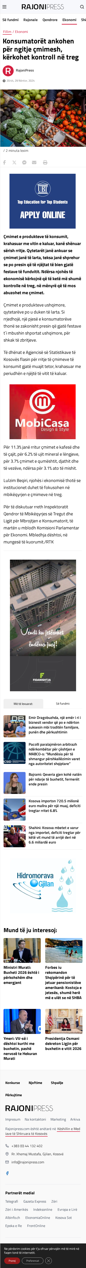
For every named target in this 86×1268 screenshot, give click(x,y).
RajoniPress (25, 70)
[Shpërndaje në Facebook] (4, 162)
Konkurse (12, 1082)
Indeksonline (42, 1209)
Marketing (58, 1119)
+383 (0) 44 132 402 (27, 1145)
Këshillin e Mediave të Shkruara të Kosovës (42, 1131)
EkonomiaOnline (37, 1217)
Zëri (54, 1201)
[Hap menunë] (4, 6)
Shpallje (57, 1082)
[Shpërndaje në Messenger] (24, 162)
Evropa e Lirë (67, 1209)
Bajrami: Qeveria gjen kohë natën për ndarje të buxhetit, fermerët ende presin (55, 779)
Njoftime (35, 1082)
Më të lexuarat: (23, 703)
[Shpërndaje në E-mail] (34, 162)
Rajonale (30, 20)
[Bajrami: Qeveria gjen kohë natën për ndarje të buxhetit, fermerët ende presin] (15, 783)
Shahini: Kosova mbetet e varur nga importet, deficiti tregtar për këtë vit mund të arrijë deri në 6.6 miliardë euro (54, 835)
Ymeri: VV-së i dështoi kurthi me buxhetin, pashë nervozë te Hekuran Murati (20, 1048)
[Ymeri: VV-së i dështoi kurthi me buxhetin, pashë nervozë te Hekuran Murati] (22, 1021)
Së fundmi (10, 20)
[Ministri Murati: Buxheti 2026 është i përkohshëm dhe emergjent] (22, 950)
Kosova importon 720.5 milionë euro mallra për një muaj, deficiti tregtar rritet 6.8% (54, 805)
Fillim (7, 31)
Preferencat (32, 1261)
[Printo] (44, 162)
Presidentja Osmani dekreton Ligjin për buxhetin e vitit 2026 (63, 1043)
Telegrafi (11, 1201)
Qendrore (50, 20)
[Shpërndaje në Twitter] (14, 162)
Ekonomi (69, 20)
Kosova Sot (63, 1217)
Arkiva (75, 1119)
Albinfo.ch (12, 1217)
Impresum (12, 1119)
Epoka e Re (13, 1225)
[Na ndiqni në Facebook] (7, 1173)
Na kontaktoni (35, 1119)
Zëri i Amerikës (16, 1209)
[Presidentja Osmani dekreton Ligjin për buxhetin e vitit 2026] (63, 1021)
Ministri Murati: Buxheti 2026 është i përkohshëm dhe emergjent (21, 975)
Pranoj (12, 1261)
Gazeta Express (34, 1201)
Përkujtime (13, 1095)
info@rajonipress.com (27, 1162)
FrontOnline (36, 1225)
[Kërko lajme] (82, 7)
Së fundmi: (63, 703)
